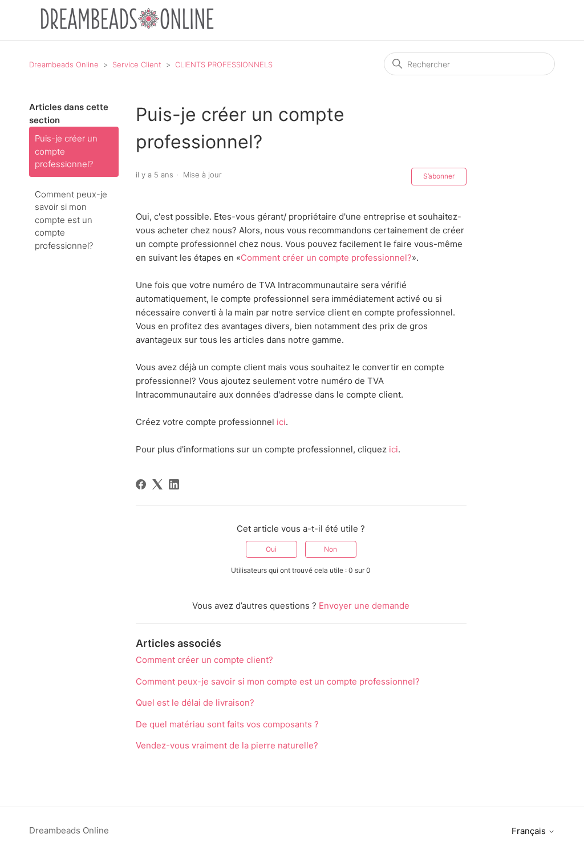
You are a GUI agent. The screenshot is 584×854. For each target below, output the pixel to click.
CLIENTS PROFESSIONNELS (224, 64)
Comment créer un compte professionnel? (326, 257)
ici (281, 421)
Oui (271, 549)
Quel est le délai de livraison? (195, 702)
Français (530, 831)
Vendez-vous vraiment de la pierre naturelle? (227, 745)
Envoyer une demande (364, 605)
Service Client (136, 64)
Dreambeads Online (64, 64)
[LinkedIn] (174, 484)
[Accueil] (127, 26)
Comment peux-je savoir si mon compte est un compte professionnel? (71, 220)
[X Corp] (157, 484)
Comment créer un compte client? (204, 659)
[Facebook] (141, 484)
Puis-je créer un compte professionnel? (66, 151)
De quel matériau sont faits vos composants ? (227, 724)
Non (330, 549)
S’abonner (439, 176)
